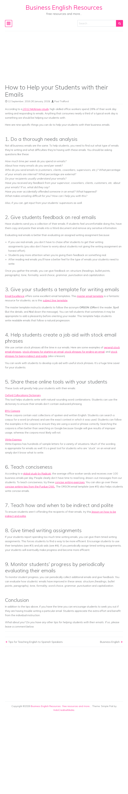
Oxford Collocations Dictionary (23, 395)
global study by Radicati (37, 473)
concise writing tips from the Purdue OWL (30, 486)
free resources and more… (76, 706)
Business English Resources (64, 7)
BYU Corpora (12, 410)
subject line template (55, 300)
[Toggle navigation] (8, 23)
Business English (110, 642)
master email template (90, 296)
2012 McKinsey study (35, 109)
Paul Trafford (61, 101)
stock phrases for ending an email (84, 351)
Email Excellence (14, 296)
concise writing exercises (70, 482)
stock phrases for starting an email (43, 351)
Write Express (13, 439)
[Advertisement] (64, 59)
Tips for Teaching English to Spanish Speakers (35, 642)
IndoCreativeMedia (64, 710)
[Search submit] (119, 23)
